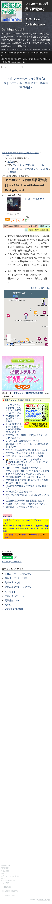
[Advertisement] (26, 122)
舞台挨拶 (24, 534)
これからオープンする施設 (18, 573)
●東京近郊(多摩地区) (15, 609)
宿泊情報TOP (5, 865)
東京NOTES (8, 880)
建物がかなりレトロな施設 (18, 586)
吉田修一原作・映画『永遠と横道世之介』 (27, 503)
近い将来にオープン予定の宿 (16, 39)
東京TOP (5, 868)
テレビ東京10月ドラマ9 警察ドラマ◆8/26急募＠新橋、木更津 (14, 428)
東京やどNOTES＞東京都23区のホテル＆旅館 (20, 152)
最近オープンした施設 (16, 578)
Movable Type (44, 899)
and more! (7, 515)
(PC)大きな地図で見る (40, 288)
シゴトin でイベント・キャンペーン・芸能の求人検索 (27, 525)
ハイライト (10, 591)
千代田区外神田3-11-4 (34, 198)
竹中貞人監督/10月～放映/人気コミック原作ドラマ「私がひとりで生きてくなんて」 (27, 472)
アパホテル (18, 165)
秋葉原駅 (11, 172)
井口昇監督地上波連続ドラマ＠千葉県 (13, 418)
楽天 (26, 220)
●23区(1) (9, 604)
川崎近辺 (4, 873)
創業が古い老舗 (12, 582)
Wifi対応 (30, 165)
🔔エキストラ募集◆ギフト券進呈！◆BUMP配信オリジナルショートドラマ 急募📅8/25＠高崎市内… (27, 462)
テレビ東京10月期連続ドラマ (20, 491)
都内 (10, 876)
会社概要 (6, 887)
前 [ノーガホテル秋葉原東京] (27, 78)
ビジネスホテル (30, 168)
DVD (6, 537)
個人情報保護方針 (11, 890)
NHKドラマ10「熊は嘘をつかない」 (24, 467)
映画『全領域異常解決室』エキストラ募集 (27, 449)
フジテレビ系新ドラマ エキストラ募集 (25, 453)
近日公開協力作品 (11, 534)
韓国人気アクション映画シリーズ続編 (24, 456)
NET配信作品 (36, 534)
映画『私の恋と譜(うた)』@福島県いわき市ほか (27, 496)
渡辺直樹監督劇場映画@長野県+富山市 (25, 500)
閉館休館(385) (12, 600)
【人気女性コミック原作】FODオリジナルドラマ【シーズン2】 (14, 408)
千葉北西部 (5, 871)
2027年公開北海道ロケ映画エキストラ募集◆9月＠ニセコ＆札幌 (27, 481)
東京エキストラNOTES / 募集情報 (28, 393)
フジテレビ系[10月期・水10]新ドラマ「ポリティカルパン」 (26, 436)
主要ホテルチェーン (15, 596)
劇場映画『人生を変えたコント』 (22, 506)
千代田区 (5, 155)
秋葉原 (10, 161)
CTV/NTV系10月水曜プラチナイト (23, 440)
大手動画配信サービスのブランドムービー (27, 476)
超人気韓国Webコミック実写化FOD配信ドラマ (27, 487)
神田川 (3, 878)
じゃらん (15, 220)
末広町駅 (44, 168)
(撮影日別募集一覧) (19, 400)
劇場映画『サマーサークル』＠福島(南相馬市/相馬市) (27, 445)
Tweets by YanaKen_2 (11, 561)
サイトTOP (5, 883)
